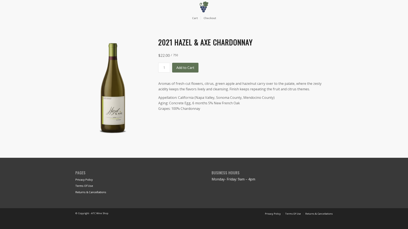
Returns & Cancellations (90, 192)
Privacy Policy (84, 180)
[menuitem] (195, 18)
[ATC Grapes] (204, 7)
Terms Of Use (84, 186)
